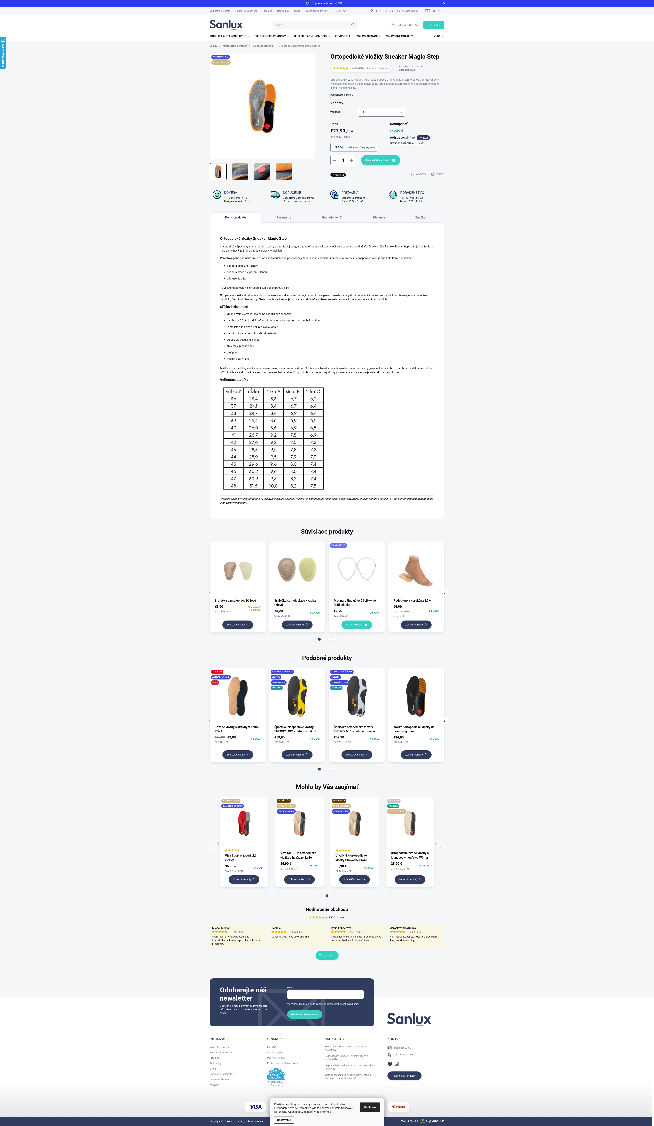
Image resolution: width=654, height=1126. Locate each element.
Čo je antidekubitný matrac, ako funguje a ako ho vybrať (349, 1067)
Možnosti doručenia (407, 143)
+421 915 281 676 (404, 1054)
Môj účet (271, 1047)
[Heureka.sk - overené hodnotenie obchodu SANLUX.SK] (276, 1077)
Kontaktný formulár (404, 1075)
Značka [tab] (420, 217)
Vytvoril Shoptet (409, 1121)
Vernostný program (220, 11)
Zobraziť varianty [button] (242, 879)
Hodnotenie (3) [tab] (332, 217)
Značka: (407, 70)
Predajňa (267, 11)
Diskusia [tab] (379, 217)
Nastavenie (284, 1120)
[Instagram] (396, 1063)
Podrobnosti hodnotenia (378, 68)
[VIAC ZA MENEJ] (357, 570)
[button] (319, 639)
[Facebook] (390, 1063)
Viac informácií (323, 1111)
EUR (434, 11)
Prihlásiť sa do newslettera (305, 1014)
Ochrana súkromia (219, 1079)
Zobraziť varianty (236, 624)
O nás (297, 11)
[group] (244, 843)
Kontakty (214, 1084)
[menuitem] (230, 36)
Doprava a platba (276, 1057)
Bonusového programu (362, 147)
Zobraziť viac (327, 955)
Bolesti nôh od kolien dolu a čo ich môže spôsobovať (345, 1048)
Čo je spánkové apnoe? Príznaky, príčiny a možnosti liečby (346, 1058)
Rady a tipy (283, 11)
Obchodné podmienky (316, 11)
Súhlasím (370, 1107)
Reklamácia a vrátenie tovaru (282, 1063)
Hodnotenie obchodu (246, 11)
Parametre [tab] (283, 217)
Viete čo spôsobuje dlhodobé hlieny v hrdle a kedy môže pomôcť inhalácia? (348, 1077)
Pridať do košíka (378, 160)
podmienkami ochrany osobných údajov (338, 1004)
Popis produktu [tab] (235, 217)
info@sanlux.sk (402, 1047)
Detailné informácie (341, 95)
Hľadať (352, 25)
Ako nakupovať (275, 1052)
